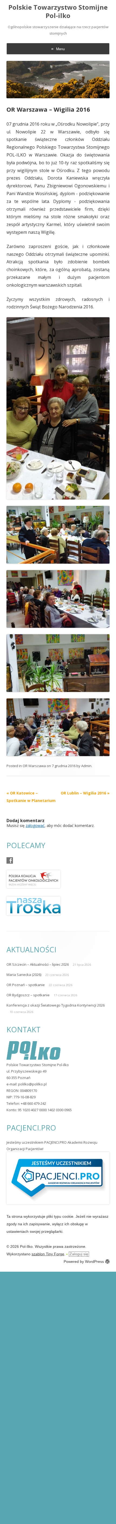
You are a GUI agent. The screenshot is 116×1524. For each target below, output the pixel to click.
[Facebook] (9, 860)
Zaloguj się (79, 1254)
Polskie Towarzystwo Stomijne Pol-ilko (58, 11)
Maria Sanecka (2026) (23, 974)
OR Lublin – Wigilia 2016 (85, 793)
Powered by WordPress (84, 1261)
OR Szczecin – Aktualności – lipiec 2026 (37, 964)
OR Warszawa (34, 765)
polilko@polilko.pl (32, 1084)
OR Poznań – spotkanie (25, 984)
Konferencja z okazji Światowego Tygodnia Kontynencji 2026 (55, 1005)
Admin (86, 765)
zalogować (35, 825)
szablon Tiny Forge (48, 1254)
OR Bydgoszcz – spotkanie (28, 995)
